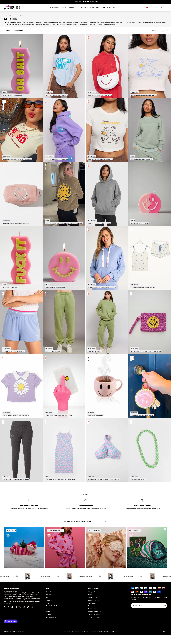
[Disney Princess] (106, 547)
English (158, 631)
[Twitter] (20, 607)
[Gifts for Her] (24, 547)
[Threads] (24, 607)
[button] (17, 30)
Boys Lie (9, 598)
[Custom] (32, 607)
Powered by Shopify (19, 631)
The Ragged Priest (18, 598)
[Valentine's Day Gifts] (65, 547)
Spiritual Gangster (78, 24)
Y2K (15, 594)
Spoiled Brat (11, 631)
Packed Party (87, 24)
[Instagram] (8, 607)
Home (5, 15)
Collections (12, 15)
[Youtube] (12, 607)
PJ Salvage (69, 24)
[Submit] (165, 605)
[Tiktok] (16, 607)
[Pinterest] (28, 607)
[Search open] (157, 7)
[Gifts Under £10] (147, 547)
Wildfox (28, 598)
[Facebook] (5, 607)
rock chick (32, 594)
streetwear (26, 594)
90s (21, 594)
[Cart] (165, 7)
